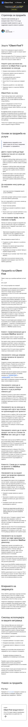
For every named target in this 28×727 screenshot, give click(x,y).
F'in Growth (11, 691)
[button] (24, 3)
